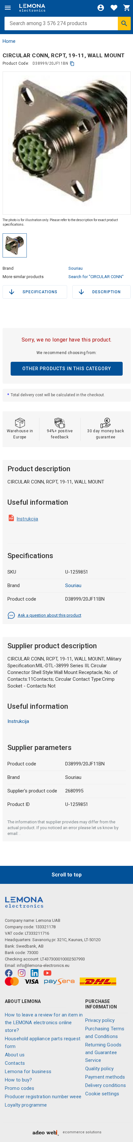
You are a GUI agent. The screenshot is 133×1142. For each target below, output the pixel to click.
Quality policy (99, 1069)
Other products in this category (66, 368)
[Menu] (7, 7)
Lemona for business (28, 1071)
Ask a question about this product (49, 615)
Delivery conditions (105, 1085)
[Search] (124, 23)
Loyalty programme (26, 1105)
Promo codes (20, 1088)
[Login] (101, 8)
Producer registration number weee (43, 1097)
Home (9, 41)
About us (15, 1055)
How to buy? (18, 1080)
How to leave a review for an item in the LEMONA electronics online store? (44, 1022)
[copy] (72, 64)
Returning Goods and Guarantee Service (103, 1052)
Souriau (75, 268)
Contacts (15, 1063)
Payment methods (105, 1077)
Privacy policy (100, 1020)
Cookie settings (102, 1094)
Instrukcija (27, 518)
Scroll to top (67, 875)
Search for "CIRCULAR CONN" (96, 276)
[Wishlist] (114, 8)
